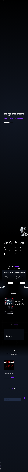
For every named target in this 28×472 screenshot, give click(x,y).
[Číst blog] (0, 463)
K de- (4, 1)
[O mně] (0, 462)
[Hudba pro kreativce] (0, 465)
